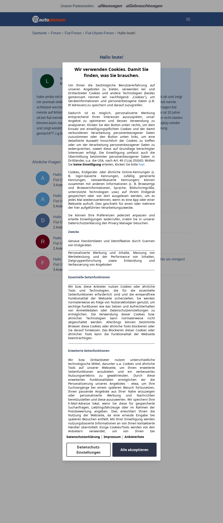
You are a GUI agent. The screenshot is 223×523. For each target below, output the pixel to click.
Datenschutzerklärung (83, 437)
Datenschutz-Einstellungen (88, 450)
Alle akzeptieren (134, 449)
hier (142, 164)
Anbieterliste (134, 437)
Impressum (112, 437)
